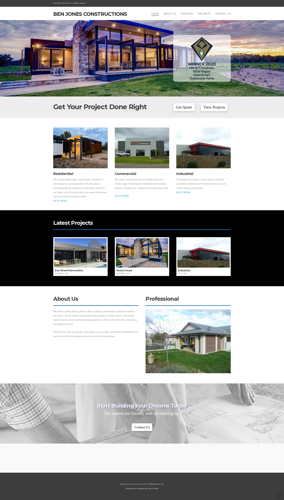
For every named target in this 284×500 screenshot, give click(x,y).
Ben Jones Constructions (90, 14)
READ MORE (60, 200)
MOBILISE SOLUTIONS (148, 489)
